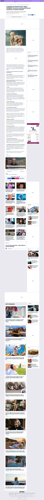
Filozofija (7, 174)
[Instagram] (22, 497)
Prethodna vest (10, 171)
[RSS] (23, 497)
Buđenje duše (10, 4)
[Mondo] (12, 494)
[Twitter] (20, 497)
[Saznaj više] (37, 204)
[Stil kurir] (19, 494)
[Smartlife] (27, 494)
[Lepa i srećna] (24, 494)
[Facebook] (18, 497)
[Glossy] (22, 494)
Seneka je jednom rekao (12, 141)
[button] (25, 14)
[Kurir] (10, 494)
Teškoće (12, 174)
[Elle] (18, 494)
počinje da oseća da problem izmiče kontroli (12, 111)
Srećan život (14, 4)
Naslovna (7, 4)
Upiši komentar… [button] (10, 248)
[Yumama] (30, 494)
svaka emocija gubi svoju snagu (14, 97)
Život (10, 174)
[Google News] (25, 497)
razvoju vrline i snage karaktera (10, 67)
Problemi (15, 174)
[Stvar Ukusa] (34, 494)
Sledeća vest (22, 171)
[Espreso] (15, 494)
